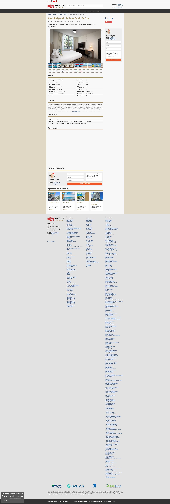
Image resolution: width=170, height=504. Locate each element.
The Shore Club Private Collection (112, 437)
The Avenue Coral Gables (110, 413)
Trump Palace (69, 287)
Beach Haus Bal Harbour (110, 258)
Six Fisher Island (108, 396)
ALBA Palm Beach (109, 240)
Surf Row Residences (109, 409)
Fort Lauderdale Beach (90, 233)
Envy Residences (108, 291)
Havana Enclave (108, 310)
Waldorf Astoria (108, 473)
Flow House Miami (109, 297)
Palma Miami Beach (109, 366)
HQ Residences (108, 307)
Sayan (68, 280)
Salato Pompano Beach (110, 384)
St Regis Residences (109, 408)
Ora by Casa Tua (108, 360)
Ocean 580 (107, 347)
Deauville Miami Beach (110, 281)
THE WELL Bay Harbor (109, 412)
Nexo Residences (109, 339)
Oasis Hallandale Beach (110, 346)
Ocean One (69, 250)
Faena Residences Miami (110, 294)
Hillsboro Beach (70, 220)
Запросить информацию (66, 71)
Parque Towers (70, 272)
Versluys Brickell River (110, 460)
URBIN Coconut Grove (109, 454)
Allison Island (88, 223)
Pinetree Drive (89, 254)
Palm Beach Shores (71, 219)
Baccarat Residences (109, 256)
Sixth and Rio (108, 397)
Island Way (88, 238)
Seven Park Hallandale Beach (111, 391)
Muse (68, 249)
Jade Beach (69, 237)
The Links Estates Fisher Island (92, 262)
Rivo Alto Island (89, 256)
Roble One (107, 379)
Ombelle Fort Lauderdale (110, 352)
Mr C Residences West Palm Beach (112, 335)
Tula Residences (108, 446)
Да (58, 82)
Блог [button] (78, 11)
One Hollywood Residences (111, 354)
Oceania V (69, 262)
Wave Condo (66, 203)
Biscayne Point (89, 228)
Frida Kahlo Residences (110, 302)
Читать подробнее (75, 111)
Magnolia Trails (89, 249)
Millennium (69, 244)
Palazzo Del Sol (70, 268)
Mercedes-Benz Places (110, 330)
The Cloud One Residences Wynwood (113, 416)
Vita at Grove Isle (108, 469)
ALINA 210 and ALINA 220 (110, 241)
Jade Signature (70, 240)
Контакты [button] (99, 11)
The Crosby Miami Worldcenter (111, 417)
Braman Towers (108, 264)
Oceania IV (69, 261)
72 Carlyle (107, 224)
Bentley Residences (109, 260)
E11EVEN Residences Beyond (111, 286)
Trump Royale (69, 289)
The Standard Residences (110, 440)
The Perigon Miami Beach (110, 427)
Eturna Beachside (109, 293)
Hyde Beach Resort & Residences (73, 236)
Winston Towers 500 (71, 302)
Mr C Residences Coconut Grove (73, 248)
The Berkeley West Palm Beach (112, 415)
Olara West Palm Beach (110, 351)
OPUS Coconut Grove (109, 344)
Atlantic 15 (88, 225)
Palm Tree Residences (110, 364)
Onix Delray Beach (109, 359)
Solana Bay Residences (110, 400)
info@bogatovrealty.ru (119, 7)
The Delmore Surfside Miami (111, 419)
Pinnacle (68, 273)
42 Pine (107, 223)
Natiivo (106, 336)
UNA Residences (108, 453)
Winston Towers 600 (71, 303)
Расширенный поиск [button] (88, 11)
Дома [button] (60, 11)
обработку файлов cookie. (15, 497)
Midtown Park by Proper (110, 331)
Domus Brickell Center (110, 285)
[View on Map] (80, 21)
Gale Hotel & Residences (72, 233)
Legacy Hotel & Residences (111, 325)
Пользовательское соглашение (80, 501)
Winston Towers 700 (71, 305)
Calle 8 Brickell (108, 268)
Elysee (106, 290)
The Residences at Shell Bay (111, 431)
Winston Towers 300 (71, 299)
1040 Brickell (108, 230)
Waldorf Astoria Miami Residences (112, 474)
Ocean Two (69, 252)
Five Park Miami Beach (110, 295)
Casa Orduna (88, 229)
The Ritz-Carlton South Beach (111, 436)
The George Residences (91, 261)
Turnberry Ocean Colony (72, 295)
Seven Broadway (109, 389)
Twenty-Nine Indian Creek (110, 448)
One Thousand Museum (72, 265)
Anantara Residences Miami (111, 248)
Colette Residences (109, 276)
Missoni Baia (69, 245)
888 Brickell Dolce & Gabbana (111, 229)
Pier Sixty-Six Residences (110, 368)
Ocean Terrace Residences (111, 350)
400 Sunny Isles (70, 223)
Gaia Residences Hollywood (111, 303)
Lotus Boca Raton (89, 245)
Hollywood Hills (89, 237)
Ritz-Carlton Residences (110, 374)
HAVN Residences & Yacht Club (111, 306)
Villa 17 (87, 266)
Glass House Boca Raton (110, 305)
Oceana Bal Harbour (71, 256)
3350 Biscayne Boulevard (110, 234)
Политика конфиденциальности (95, 501)
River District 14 (108, 378)
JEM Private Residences (110, 318)
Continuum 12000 (109, 277)
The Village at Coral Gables (111, 442)
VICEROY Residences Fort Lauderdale (113, 458)
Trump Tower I (70, 290)
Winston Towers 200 (71, 298)
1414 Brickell (108, 232)
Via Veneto (88, 265)
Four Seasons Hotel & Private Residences (114, 299)
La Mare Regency (109, 323)
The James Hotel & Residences (111, 423)
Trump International (71, 286)
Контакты (53, 241)
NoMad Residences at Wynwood (112, 342)
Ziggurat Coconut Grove (110, 477)
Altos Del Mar (89, 224)
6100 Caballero (108, 236)
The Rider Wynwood (109, 432)
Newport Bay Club (89, 250)
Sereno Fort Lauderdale (110, 388)
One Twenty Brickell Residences (112, 356)
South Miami (69, 221)
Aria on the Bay (70, 225)
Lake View (88, 244)
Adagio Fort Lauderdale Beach (111, 242)
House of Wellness (109, 314)
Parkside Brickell (108, 367)
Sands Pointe (69, 278)
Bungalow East (108, 266)
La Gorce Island (89, 241)
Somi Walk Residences (110, 403)
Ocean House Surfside (110, 348)
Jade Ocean (69, 238)
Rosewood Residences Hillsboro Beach (113, 380)
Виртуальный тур (78, 71)
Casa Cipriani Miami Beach (111, 269)
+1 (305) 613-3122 (119, 4)
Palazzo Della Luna (71, 269)
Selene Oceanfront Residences (111, 387)
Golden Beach (89, 221)
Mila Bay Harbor (108, 333)
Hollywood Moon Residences (111, 313)
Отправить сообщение (113, 59)
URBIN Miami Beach (109, 456)
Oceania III (69, 260)
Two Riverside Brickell (110, 452)
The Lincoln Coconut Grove (111, 424)
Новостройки (108, 217)
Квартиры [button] (52, 11)
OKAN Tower (108, 343)
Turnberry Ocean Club (71, 294)
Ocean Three (69, 253)
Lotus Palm (88, 248)
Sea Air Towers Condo (54, 203)
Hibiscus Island (89, 236)
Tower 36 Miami (108, 445)
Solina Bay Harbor (109, 401)
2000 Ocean (69, 224)
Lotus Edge (88, 246)
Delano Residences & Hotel (111, 282)
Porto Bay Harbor (109, 371)
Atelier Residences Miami (110, 253)
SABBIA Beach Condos (71, 277)
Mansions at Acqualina (71, 241)
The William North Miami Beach (111, 444)
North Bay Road (89, 252)
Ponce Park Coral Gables (110, 370)
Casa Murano (108, 270)
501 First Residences (109, 227)
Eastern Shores (89, 232)
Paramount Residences (71, 270)
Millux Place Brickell (109, 334)
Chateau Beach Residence (72, 232)
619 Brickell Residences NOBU (111, 228)
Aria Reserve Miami (109, 249)
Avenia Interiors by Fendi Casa (111, 254)
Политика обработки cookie (109, 501)
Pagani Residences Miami (110, 363)
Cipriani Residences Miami (110, 273)
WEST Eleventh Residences (111, 470)
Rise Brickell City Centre (71, 276)
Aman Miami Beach (109, 246)
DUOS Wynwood (108, 280)
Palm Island (88, 253)
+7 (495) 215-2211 (119, 5)
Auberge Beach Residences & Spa (74, 228)
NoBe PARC (107, 340)
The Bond (69, 282)
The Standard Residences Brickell (112, 441)
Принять (6, 500)
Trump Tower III (70, 293)
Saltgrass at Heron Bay (91, 257)
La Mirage (88, 242)
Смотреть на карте (54, 71)
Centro (68, 230)
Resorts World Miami (109, 372)
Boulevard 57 (108, 262)
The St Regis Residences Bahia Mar (112, 438)
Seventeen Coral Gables (110, 392)
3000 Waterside (108, 233)
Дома (87, 217)
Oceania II (69, 258)
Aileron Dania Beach (109, 244)
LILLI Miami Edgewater (110, 321)
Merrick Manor (70, 242)
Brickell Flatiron (70, 229)
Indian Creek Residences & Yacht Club (113, 317)
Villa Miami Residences (110, 466)
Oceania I (68, 257)
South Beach (88, 258)
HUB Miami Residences (110, 309)
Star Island (88, 260)
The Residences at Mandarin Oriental (113, 429)
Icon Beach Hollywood (110, 315)
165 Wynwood (108, 225)
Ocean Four (69, 254)
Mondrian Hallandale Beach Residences (75, 246)
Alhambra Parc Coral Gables (111, 245)
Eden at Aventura (109, 289)
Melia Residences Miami (110, 329)
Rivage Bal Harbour (109, 376)
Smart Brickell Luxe (109, 399)
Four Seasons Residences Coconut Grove (114, 301)
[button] (102, 30)
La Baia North (108, 322)
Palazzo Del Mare (70, 266)
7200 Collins (107, 237)
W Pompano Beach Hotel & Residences (113, 472)
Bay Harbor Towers (109, 257)
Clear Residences (109, 274)
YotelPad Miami (70, 306)
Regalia (68, 274)
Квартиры (69, 217)
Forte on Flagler (108, 298)
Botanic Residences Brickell (111, 261)
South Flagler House (109, 404)
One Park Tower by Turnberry (111, 355)
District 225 (107, 283)
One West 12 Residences (110, 358)
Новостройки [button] (69, 11)
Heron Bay (88, 234)
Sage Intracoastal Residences (111, 383)
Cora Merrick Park (109, 278)
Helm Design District (109, 311)
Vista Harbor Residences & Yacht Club (113, 468)
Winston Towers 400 (71, 301)
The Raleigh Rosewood (110, 428)
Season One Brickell (109, 385)
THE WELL (107, 411)
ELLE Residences (108, 287)
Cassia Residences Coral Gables (112, 272)
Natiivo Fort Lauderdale (110, 338)
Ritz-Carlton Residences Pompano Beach (114, 375)
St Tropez (69, 281)
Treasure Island (89, 264)
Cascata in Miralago (90, 230)
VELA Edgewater (108, 457)
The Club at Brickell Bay (71, 283)
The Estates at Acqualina (110, 420)
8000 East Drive (108, 238)
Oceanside (69, 264)
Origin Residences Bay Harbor (111, 362)
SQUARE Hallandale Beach (111, 382)
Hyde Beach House (70, 234)
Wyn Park (107, 476)
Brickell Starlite (108, 265)
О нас (48, 241)
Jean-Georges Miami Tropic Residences (113, 319)
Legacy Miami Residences (110, 326)
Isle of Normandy (89, 240)
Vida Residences (108, 464)
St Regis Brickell (108, 407)
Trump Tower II (70, 291)
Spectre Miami (108, 405)
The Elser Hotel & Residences (73, 285)
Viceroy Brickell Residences (111, 462)
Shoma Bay (107, 393)
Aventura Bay (89, 227)
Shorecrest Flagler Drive (110, 395)
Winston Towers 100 (71, 297)
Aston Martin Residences (72, 227)
